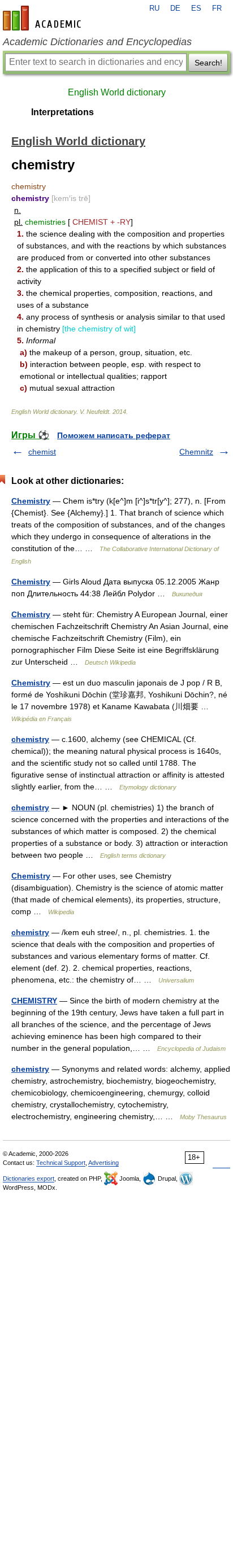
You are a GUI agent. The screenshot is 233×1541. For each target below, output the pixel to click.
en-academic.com (43, 18)
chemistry (30, 739)
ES (196, 8)
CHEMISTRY (34, 1000)
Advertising (103, 1162)
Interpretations (62, 112)
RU (154, 8)
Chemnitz (196, 451)
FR (217, 8)
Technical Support (60, 1162)
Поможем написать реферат (113, 435)
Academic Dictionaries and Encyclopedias (97, 41)
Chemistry (30, 500)
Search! (208, 62)
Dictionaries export (28, 1178)
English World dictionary (117, 92)
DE (175, 8)
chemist (42, 451)
